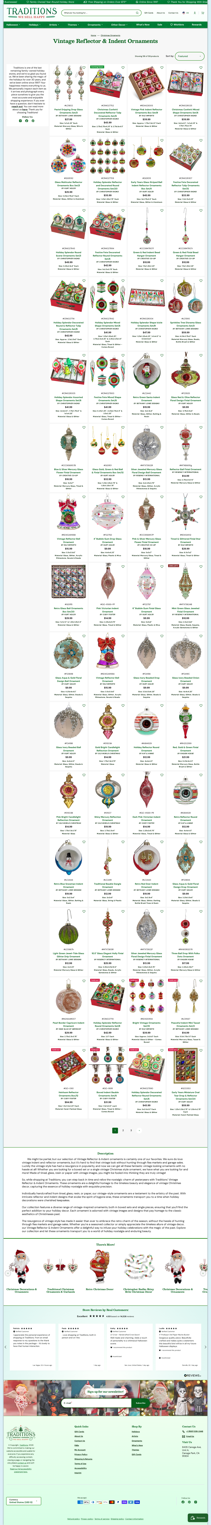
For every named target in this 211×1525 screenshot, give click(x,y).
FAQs (76, 1445)
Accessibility (80, 1468)
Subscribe (140, 1403)
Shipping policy (117, 1519)
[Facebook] (183, 1502)
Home (93, 35)
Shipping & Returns (83, 1459)
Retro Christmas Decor (100, 1289)
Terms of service (102, 1519)
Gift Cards (79, 1432)
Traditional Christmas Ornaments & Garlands (61, 1290)
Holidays (136, 1432)
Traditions (24, 1445)
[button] (195, 13)
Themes (135, 1450)
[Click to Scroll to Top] (206, 1508)
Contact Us (79, 1441)
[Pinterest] (189, 1502)
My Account (80, 1450)
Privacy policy (87, 1519)
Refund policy (73, 1519)
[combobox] (101, 13)
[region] (105, 1347)
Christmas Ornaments (110, 35)
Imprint (77, 1473)
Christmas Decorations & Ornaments (21, 1290)
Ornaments (137, 1441)
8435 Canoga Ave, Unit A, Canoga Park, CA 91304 (191, 1452)
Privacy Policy (80, 1454)
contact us (21, 1463)
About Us (78, 1436)
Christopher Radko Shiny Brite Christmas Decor (138, 1290)
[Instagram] (195, 1502)
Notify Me (108, 1040)
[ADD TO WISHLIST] (84, 67)
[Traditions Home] (31, 13)
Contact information (134, 1519)
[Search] (138, 13)
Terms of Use (80, 1463)
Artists (135, 1436)
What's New (137, 1445)
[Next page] (139, 1130)
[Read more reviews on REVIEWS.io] (192, 1375)
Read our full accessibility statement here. (21, 1470)
